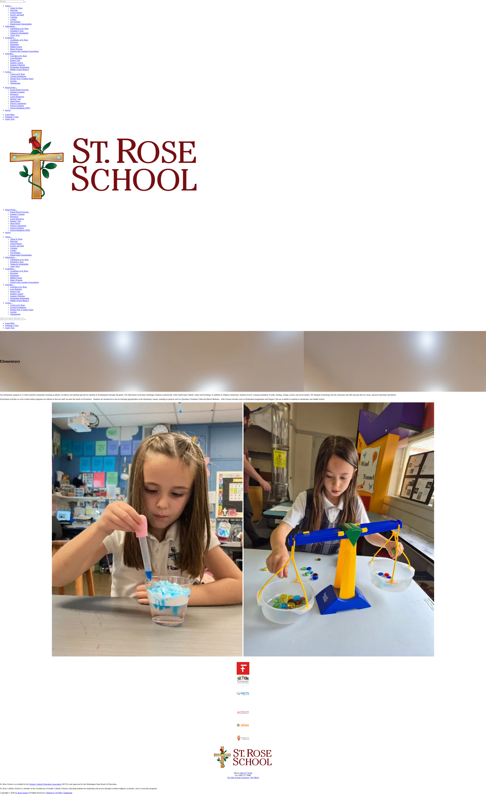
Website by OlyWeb (54, 793)
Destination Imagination (19, 67)
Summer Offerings (17, 65)
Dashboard (67, 793)
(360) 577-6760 (246, 773)
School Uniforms (17, 106)
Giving (8, 72)
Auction (13, 81)
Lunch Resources (17, 97)
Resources (14, 94)
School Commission (18, 103)
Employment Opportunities (21, 24)
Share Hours (15, 101)
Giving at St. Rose (17, 74)
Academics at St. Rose (19, 40)
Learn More (10, 115)
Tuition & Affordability (19, 33)
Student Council (16, 63)
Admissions (9, 26)
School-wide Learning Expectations (24, 51)
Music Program (16, 49)
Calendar (13, 17)
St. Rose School (21, 793)
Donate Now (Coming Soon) (21, 79)
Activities (9, 54)
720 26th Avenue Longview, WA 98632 (243, 778)
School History (16, 13)
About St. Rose (16, 8)
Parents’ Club (15, 99)
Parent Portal (10, 87)
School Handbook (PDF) (20, 108)
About (7, 6)
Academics (9, 38)
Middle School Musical (19, 69)
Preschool (14, 42)
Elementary (14, 44)
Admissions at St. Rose (19, 28)
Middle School (16, 47)
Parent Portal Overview (19, 90)
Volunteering (15, 83)
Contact (13, 19)
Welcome (14, 10)
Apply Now (15, 35)
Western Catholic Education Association (45, 784)
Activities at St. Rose (18, 56)
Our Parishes (15, 22)
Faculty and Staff (17, 15)
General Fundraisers (18, 76)
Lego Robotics (16, 58)
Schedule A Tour (17, 31)
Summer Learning (17, 92)
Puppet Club (15, 60)
